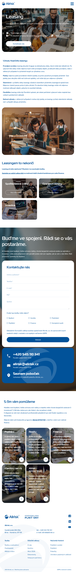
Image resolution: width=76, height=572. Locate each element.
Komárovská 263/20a (12, 530)
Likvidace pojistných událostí (60, 554)
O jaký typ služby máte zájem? (18, 313)
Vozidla (33, 318)
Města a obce (9, 551)
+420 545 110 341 (46, 530)
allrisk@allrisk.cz (48, 532)
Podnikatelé (9, 548)
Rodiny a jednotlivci (12, 545)
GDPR (45, 333)
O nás (30, 545)
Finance (33, 323)
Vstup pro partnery (34, 558)
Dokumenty (32, 554)
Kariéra (30, 548)
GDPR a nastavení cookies (64, 569)
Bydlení (11, 318)
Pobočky (53, 551)
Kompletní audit (57, 323)
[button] (21, 459)
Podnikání (55, 318)
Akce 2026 (31, 551)
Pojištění (12, 323)
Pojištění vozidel (56, 545)
